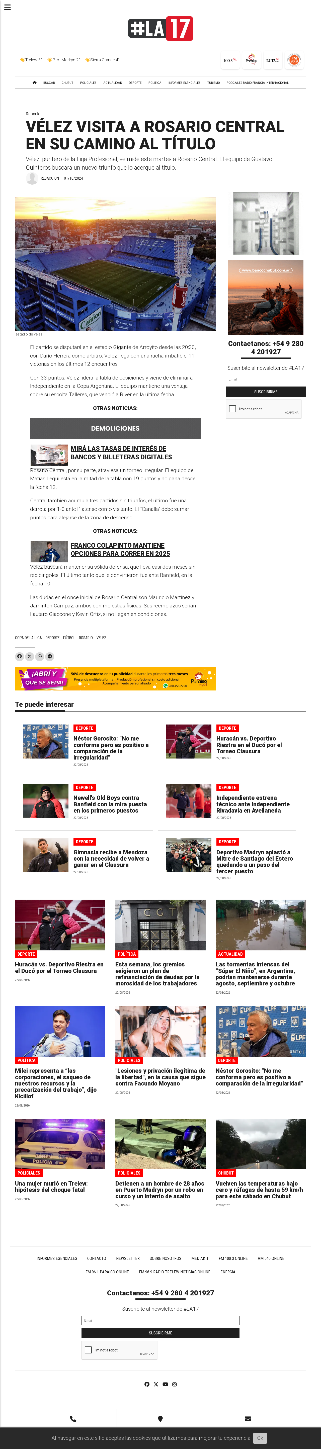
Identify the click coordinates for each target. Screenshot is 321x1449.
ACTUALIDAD (112, 83)
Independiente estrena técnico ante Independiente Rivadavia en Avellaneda (253, 804)
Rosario (86, 637)
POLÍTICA (155, 83)
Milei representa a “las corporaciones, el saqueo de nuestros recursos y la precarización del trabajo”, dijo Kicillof (56, 1083)
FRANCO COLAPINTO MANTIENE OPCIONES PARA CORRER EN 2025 (120, 550)
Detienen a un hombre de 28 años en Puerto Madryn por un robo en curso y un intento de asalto (159, 1190)
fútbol (69, 637)
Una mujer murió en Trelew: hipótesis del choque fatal (51, 1186)
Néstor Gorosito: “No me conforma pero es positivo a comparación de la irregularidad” (111, 748)
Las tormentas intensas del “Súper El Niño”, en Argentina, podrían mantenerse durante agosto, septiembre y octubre (255, 974)
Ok (260, 1438)
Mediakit (200, 1258)
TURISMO (213, 83)
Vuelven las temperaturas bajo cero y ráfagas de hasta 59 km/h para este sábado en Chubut (259, 1190)
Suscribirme (266, 391)
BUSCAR (49, 83)
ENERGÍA (227, 1271)
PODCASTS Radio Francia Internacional (258, 83)
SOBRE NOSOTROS (165, 1258)
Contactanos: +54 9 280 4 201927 (266, 348)
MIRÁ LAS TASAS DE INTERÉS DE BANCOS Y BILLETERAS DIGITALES (121, 453)
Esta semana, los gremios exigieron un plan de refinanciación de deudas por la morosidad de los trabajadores (157, 974)
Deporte (33, 113)
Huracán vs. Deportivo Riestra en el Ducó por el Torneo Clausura (249, 745)
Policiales (129, 1060)
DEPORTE (135, 83)
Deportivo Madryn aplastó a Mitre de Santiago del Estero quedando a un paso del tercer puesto (254, 862)
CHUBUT (67, 83)
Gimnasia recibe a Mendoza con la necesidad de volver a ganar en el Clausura (111, 859)
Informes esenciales (185, 83)
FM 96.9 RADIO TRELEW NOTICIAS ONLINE (174, 1271)
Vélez (101, 637)
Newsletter (128, 1258)
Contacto (96, 1258)
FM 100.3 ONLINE (233, 1258)
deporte (52, 637)
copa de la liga (28, 637)
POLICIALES (88, 83)
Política (127, 954)
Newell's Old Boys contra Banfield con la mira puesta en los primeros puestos (110, 804)
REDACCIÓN (50, 178)
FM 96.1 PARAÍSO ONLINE (107, 1271)
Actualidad (230, 954)
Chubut (226, 1173)
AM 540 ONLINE (271, 1258)
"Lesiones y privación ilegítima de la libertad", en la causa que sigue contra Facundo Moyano (160, 1077)
